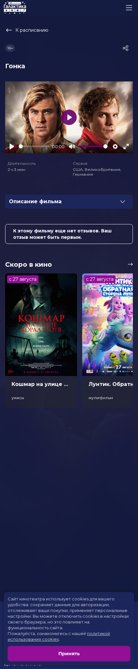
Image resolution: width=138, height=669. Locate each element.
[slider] (34, 146)
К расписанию (31, 30)
